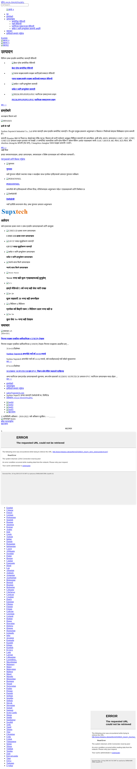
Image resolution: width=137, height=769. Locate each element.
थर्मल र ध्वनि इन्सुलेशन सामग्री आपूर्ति (26, 28)
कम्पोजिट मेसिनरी (18, 21)
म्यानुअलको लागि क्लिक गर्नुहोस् (13, 159)
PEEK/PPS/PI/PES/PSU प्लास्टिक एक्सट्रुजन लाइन (33, 100)
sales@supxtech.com (15, 393)
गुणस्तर (9, 169)
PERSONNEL (13, 184)
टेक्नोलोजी (10, 199)
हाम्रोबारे (9, 16)
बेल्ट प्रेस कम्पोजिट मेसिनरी (22, 68)
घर (7, 14)
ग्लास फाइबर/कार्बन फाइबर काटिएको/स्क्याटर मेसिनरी (32, 79)
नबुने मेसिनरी (17, 24)
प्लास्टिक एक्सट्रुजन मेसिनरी (23, 26)
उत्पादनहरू (10, 19)
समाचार (9, 31)
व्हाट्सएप (4, 424)
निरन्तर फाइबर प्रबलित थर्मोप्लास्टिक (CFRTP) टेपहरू (22, 339)
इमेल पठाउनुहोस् (7, 421)
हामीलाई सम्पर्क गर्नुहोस (15, 33)
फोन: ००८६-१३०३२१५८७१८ (12, 2)
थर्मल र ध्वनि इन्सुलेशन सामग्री (23, 89)
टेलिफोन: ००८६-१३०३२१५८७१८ (19, 398)
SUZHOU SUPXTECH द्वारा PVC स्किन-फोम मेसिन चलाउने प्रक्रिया (35, 371)
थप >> (4, 105)
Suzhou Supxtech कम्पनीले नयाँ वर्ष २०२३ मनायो (26, 354)
